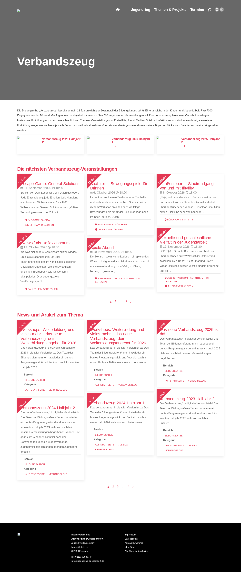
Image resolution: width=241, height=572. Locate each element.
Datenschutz (131, 538)
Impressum (130, 534)
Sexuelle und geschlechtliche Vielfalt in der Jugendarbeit (185, 239)
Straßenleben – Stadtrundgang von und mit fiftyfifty (187, 185)
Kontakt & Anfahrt (134, 543)
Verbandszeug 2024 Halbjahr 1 (117, 403)
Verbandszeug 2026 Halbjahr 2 (61, 140)
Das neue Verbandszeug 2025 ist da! (189, 331)
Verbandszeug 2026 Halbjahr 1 (131, 140)
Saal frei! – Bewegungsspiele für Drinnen (118, 185)
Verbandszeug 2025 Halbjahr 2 (200, 140)
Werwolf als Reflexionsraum (45, 243)
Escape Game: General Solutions (49, 183)
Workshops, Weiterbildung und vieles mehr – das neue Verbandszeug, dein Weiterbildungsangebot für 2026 (48, 336)
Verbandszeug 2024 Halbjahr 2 (47, 407)
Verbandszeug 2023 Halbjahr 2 (187, 398)
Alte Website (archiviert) (137, 551)
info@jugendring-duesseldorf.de (87, 561)
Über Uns (129, 547)
